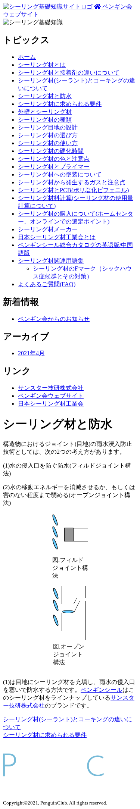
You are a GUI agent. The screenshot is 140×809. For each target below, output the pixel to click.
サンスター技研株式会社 (51, 388)
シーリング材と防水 (45, 96)
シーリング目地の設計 (48, 127)
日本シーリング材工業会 (51, 403)
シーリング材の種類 (45, 119)
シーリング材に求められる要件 (60, 104)
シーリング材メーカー (48, 229)
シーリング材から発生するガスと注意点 (71, 182)
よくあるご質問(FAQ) (46, 284)
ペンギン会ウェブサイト (51, 396)
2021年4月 (31, 353)
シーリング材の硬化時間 (51, 151)
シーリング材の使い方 (48, 143)
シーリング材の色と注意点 (54, 159)
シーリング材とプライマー (54, 166)
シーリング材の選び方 (48, 135)
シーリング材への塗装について (60, 174)
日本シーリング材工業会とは (57, 237)
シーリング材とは (42, 65)
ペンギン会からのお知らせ (54, 319)
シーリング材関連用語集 (51, 260)
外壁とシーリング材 (45, 112)
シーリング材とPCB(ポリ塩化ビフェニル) (73, 190)
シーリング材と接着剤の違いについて (68, 72)
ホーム (27, 57)
